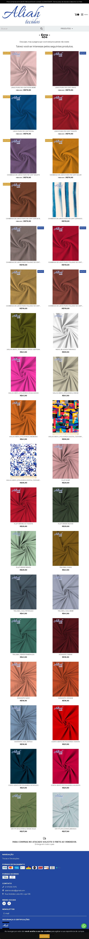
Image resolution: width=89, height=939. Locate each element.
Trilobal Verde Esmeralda (23, 654)
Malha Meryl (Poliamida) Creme (65, 393)
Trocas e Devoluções (10, 859)
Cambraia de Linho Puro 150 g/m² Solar (65, 175)
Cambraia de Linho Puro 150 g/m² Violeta (23, 175)
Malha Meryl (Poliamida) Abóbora (23, 436)
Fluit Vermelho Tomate (23, 524)
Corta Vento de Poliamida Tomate (66, 741)
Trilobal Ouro (66, 567)
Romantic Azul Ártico (23, 741)
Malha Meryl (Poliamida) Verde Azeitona (23, 349)
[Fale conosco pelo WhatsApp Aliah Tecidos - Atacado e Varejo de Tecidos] (84, 926)
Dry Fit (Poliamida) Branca (65, 829)
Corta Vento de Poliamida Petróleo (23, 785)
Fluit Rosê (66, 480)
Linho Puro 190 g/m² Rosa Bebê (23, 87)
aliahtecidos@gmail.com (15, 890)
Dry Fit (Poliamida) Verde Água (23, 829)
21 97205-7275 (11, 887)
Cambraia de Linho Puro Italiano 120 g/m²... (23, 262)
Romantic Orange (65, 698)
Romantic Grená (65, 654)
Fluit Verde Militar (65, 524)
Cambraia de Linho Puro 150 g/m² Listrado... (65, 218)
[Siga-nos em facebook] (9, 903)
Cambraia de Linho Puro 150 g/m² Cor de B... (23, 218)
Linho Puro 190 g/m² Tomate (65, 131)
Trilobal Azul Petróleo (23, 611)
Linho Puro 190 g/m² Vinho (65, 87)
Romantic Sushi (23, 698)
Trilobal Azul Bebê (65, 611)
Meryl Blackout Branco (66, 349)
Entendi (44, 936)
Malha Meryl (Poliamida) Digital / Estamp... (66, 436)
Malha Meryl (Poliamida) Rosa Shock (23, 393)
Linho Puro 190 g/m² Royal (23, 131)
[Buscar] (41, 28)
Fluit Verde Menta (23, 567)
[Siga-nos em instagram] (4, 903)
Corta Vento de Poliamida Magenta (65, 785)
